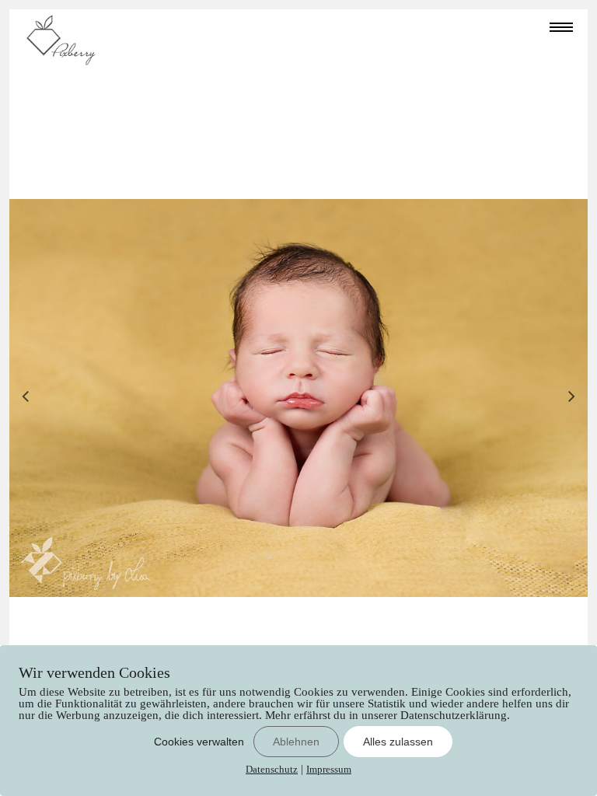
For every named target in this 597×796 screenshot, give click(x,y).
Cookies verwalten (199, 741)
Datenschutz (272, 769)
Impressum (328, 769)
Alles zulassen (398, 741)
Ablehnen (296, 741)
